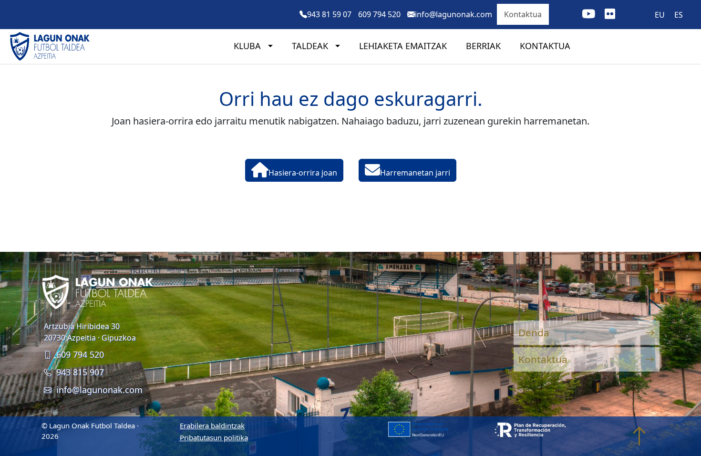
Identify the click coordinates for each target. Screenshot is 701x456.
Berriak (483, 46)
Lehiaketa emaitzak (403, 46)
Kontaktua (523, 14)
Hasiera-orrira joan (302, 172)
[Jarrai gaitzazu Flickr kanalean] (610, 15)
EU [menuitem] (660, 15)
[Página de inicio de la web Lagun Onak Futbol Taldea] (52, 46)
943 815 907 (80, 372)
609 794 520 (80, 354)
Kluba (248, 46)
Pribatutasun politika (214, 437)
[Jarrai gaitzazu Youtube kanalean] (588, 15)
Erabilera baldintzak (212, 425)
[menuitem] (660, 14)
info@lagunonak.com (99, 389)
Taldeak (311, 46)
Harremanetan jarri (415, 172)
